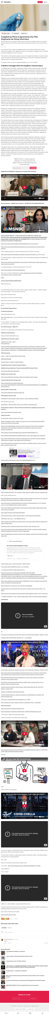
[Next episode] (4, 30)
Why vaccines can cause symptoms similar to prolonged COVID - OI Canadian (21, 702)
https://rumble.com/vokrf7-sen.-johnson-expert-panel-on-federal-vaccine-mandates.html (24, 492)
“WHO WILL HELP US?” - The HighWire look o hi (13, 518)
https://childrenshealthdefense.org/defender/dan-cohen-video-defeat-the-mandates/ (23, 435)
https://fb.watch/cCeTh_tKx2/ (8, 914)
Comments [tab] (4, 927)
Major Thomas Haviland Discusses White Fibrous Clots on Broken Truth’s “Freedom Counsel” (25, 976)
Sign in (45, 2)
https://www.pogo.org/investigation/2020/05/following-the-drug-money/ (19, 243)
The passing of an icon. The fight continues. (16, 961)
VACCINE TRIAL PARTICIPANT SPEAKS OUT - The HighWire (16, 637)
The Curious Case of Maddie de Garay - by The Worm (15, 566)
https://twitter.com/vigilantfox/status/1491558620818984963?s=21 (18, 460)
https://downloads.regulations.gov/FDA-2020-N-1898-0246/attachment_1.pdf (21, 711)
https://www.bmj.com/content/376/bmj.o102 (12, 708)
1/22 (26, 717)
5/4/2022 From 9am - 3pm (8, 341)
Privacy (25, 1006)
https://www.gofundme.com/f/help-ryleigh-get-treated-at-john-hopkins (19, 377)
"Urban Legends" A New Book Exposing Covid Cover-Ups (19, 956)
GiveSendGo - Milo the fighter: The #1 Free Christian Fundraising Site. (19, 404)
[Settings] (47, 30)
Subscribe (40, 2)
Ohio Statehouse (5, 343)
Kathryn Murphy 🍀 (8, 939)
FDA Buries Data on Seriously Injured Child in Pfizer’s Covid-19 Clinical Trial (20, 526)
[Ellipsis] (47, 939)
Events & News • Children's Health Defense (12, 362)
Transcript (16, 33)
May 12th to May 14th (6, 317)
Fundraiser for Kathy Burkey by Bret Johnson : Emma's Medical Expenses (19, 398)
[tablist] (6, 927)
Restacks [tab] (9, 927)
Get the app (30, 1009)
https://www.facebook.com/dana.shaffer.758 (12, 392)
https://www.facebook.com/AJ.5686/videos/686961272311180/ (24, 865)
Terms (29, 1006)
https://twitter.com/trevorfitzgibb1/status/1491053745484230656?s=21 (19, 432)
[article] (24, 953)
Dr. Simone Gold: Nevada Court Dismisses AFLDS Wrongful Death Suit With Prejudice (25, 980)
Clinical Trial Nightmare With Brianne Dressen (12, 692)
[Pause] (1, 30)
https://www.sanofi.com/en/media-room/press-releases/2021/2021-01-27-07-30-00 (23, 254)
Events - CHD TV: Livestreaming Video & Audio (13, 356)
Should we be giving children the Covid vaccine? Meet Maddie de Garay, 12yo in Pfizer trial (24, 593)
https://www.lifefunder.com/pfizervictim (11, 412)
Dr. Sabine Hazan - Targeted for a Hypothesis (16, 970)
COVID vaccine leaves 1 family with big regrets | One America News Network (20, 515)
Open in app (7, 33)
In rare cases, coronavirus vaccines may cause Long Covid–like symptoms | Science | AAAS (24, 634)
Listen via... (24, 33)
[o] (3, 953)
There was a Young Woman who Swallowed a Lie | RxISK (15, 699)
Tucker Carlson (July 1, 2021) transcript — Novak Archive (15, 563)
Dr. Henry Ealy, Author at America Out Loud (12, 418)
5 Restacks (16, 918)
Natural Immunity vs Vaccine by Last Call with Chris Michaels (16, 585)
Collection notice (34, 1006)
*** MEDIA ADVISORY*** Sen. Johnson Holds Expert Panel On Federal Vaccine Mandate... (24, 596)
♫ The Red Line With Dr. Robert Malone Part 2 (13, 569)
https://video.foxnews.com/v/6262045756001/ (13, 512)
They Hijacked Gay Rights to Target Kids (15, 951)
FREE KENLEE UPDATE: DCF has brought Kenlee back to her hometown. (22, 985)
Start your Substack (21, 1009)
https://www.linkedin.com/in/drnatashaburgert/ (13, 270)
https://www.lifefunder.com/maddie (10, 371)
